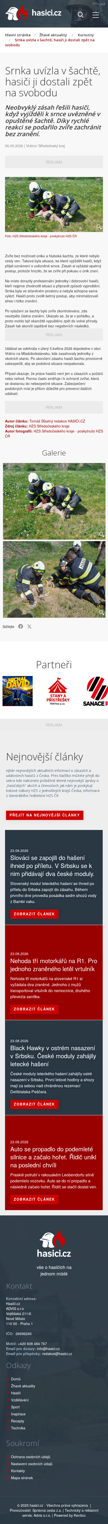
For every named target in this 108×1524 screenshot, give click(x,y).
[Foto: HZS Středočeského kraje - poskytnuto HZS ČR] (54, 204)
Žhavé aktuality (53, 35)
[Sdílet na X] (29, 626)
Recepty (17, 1420)
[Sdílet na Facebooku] (20, 626)
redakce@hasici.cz (57, 1353)
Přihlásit (99, 3)
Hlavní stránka (18, 35)
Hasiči (16, 1392)
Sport (15, 1406)
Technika (18, 1427)
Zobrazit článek (34, 913)
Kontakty (18, 1470)
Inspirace (18, 1413)
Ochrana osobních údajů (30, 1456)
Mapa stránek (22, 1477)
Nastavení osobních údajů (31, 1463)
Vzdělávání (20, 1399)
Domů (16, 1378)
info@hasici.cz (48, 1348)
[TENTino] (45, 691)
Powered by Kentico (70, 1515)
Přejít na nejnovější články (45, 814)
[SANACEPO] (86, 691)
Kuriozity (86, 35)
